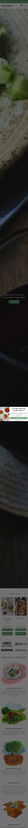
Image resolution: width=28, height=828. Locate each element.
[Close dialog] (27, 407)
